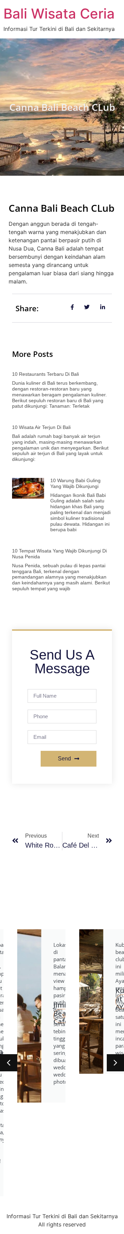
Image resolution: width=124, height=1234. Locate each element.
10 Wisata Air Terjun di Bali (41, 427)
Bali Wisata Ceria (59, 13)
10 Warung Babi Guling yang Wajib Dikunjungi (75, 483)
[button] (8, 1062)
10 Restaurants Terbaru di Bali (45, 374)
